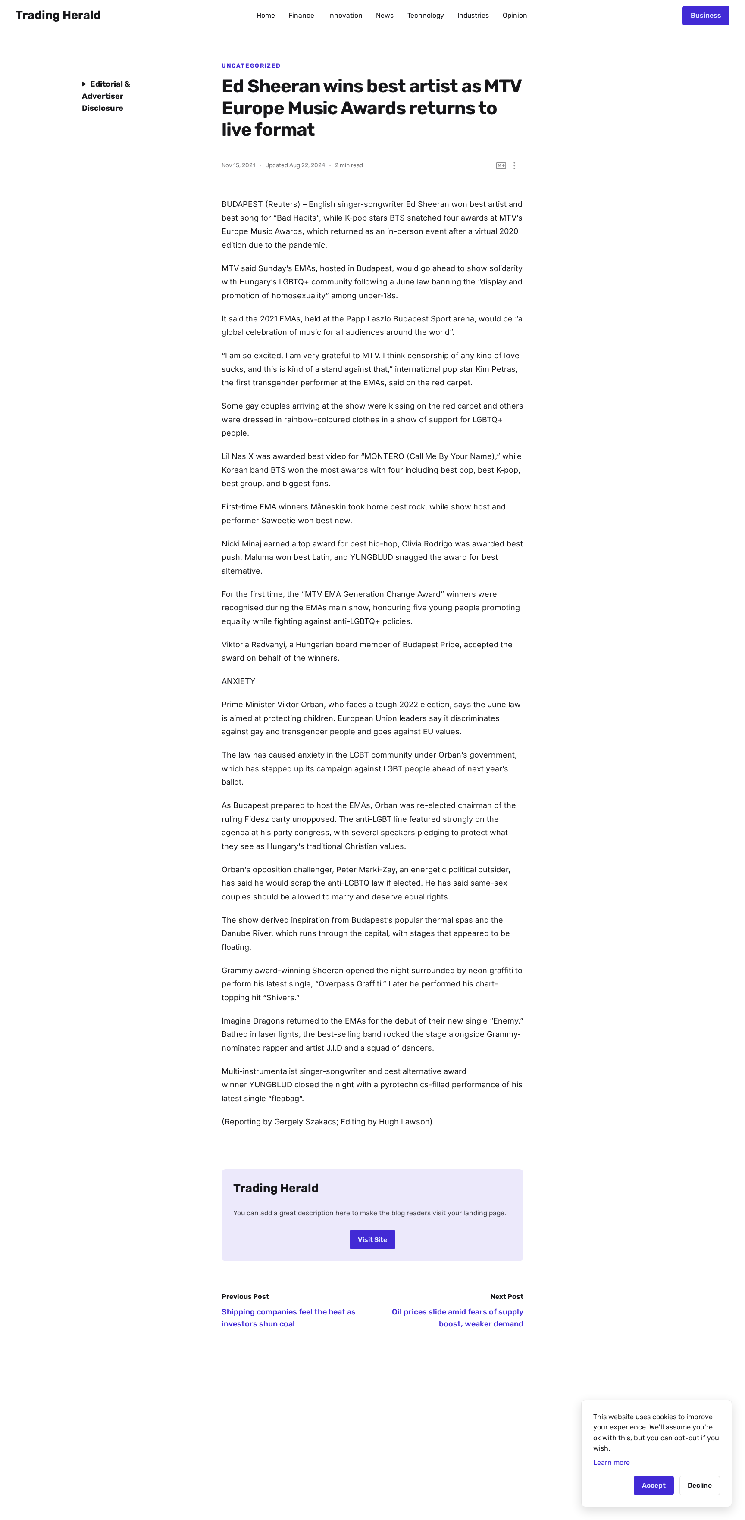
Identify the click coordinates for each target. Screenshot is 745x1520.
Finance (301, 15)
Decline (700, 1485)
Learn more (611, 1462)
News (385, 15)
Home (266, 15)
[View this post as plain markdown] (501, 166)
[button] (514, 166)
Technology (425, 15)
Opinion (515, 15)
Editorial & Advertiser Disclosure (106, 96)
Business (706, 15)
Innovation (345, 15)
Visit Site (372, 1240)
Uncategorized (251, 65)
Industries (473, 15)
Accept (654, 1485)
